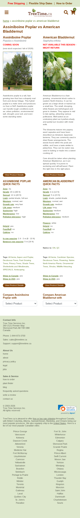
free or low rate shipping (44, 418)
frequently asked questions (15, 391)
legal (5, 365)
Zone (5, 189)
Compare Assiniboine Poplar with (16, 296)
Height (6, 192)
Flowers (46, 223)
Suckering (8, 210)
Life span (7, 207)
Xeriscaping (19, 270)
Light (5, 198)
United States (59, 423)
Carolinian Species (65, 257)
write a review (9, 395)
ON (53, 248)
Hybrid (6, 226)
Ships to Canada (10, 276)
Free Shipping (16, 3)
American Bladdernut (58, 37)
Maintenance (9, 214)
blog (5, 387)
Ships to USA (9, 279)
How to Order (64, 3)
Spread (6, 195)
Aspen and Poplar (25, 257)
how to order (9, 379)
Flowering (63, 260)
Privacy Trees (15, 263)
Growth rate (8, 204)
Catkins (6, 232)
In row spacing (10, 238)
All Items (12, 257)
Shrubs (52, 266)
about (5, 357)
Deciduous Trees (10, 260)
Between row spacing (13, 242)
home (6, 20)
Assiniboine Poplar (20, 27)
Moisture (7, 201)
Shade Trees (28, 263)
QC (58, 248)
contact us (8, 399)
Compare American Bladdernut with (54, 296)
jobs (5, 369)
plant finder (8, 383)
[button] (7, 13)
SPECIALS (8, 270)
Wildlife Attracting (64, 266)
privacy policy (9, 361)
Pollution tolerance (12, 217)
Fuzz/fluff (7, 229)
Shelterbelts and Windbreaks (16, 266)
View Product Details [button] (14, 175)
